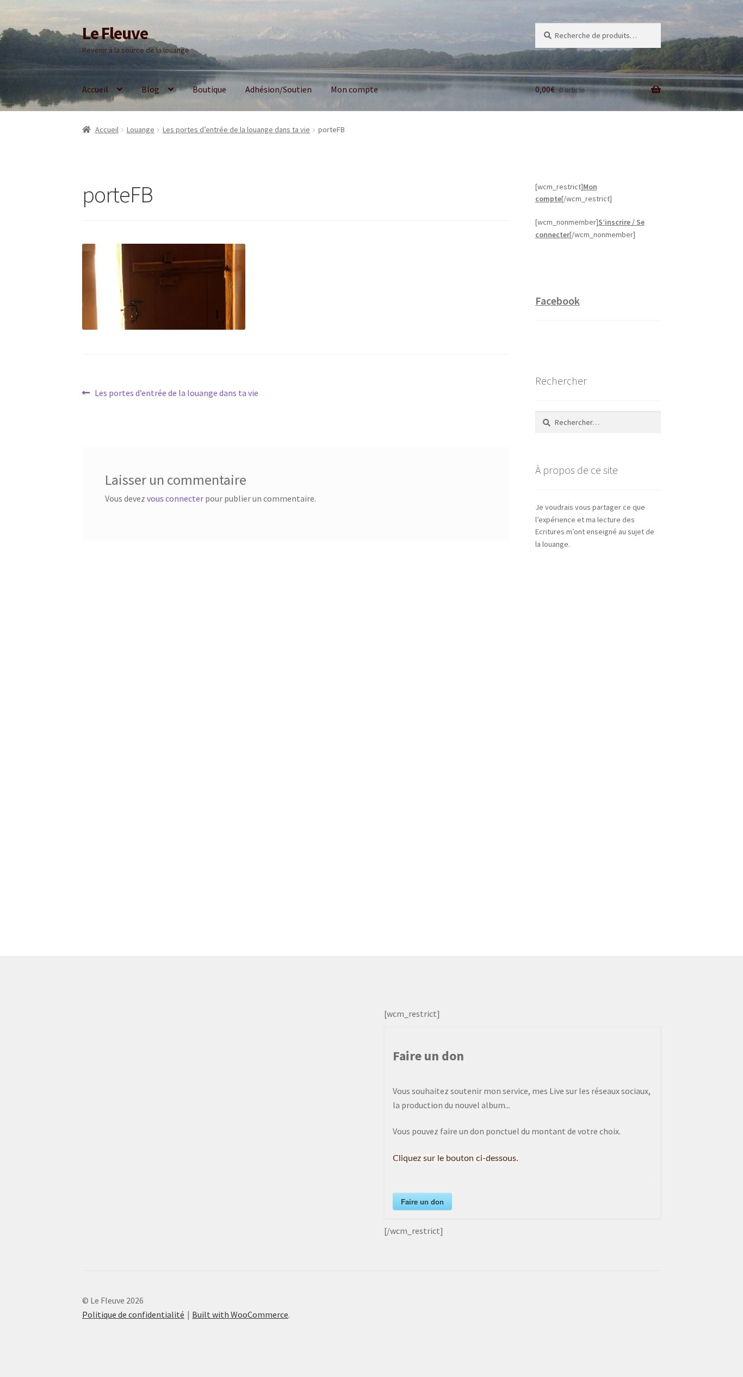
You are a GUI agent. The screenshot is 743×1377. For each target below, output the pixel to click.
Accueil (95, 89)
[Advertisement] (598, 741)
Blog (150, 89)
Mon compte (354, 89)
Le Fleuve (115, 33)
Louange (140, 129)
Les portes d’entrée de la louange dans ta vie (236, 129)
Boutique (209, 89)
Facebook (557, 300)
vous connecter (175, 498)
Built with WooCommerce (240, 1314)
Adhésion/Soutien (278, 89)
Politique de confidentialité (133, 1314)
